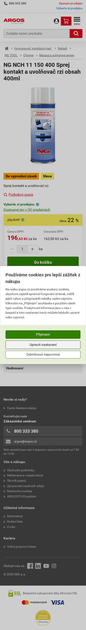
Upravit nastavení (43, 345)
